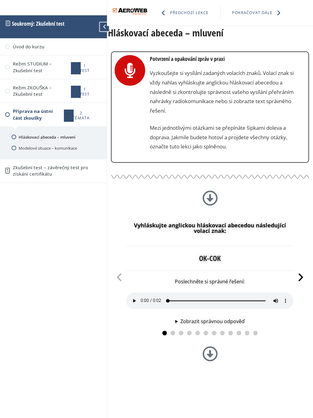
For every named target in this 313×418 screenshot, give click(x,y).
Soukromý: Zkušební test (37, 23)
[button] (164, 333)
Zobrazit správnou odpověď (212, 321)
